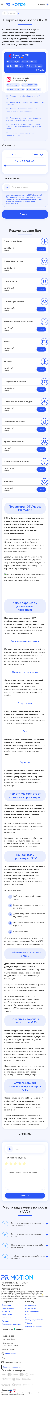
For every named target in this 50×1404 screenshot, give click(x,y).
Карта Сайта (7, 1315)
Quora (45, 1296)
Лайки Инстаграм (13, 261)
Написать (25, 1195)
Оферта (28, 1323)
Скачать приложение (33, 1326)
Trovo (10, 1298)
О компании (6, 1305)
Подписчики (10, 281)
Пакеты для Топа (13, 241)
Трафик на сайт (15, 1296)
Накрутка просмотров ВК (10, 1291)
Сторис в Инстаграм (15, 381)
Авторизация (30, 1305)
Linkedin (4, 1298)
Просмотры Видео (14, 301)
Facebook (4, 1295)
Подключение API (32, 1311)
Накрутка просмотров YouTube (32, 1291)
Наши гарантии (8, 1308)
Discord (40, 1296)
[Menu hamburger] (2, 4)
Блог (27, 1315)
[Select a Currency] (47, 4)
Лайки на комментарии (16, 461)
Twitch (39, 1293)
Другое (35, 1298)
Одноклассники (27, 1295)
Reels (7, 341)
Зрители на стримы (14, 441)
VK (15, 1293)
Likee (19, 1295)
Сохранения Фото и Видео (18, 401)
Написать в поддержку (12, 1367)
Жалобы (8, 481)
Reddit (34, 1296)
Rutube (33, 1293)
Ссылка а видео (11, 178)
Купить (41, 249)
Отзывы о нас (7, 1318)
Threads (8, 361)
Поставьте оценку (15, 1157)
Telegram (27, 1293)
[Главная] (5, 13)
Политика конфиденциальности (34, 1319)
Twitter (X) (12, 1295)
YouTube (20, 1293)
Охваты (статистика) (15, 421)
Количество (9, 145)
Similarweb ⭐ (38, 1295)
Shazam (30, 1298)
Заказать (25, 214)
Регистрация (30, 1308)
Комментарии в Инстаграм (18, 321)
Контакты (6, 1311)
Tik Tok (11, 1293)
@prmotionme (10, 1353)
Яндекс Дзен (26, 1296)
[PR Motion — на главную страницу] (15, 4)
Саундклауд (5, 1296)
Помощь (5, 1321)
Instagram (4, 1293)
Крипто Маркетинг (19, 1298)
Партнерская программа (11, 1324)
